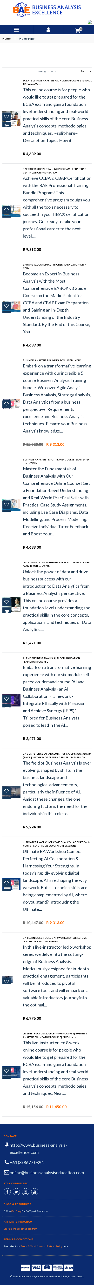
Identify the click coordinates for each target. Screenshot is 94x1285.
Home (6, 38)
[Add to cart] (6, 126)
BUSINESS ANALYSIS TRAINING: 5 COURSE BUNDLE (52, 360)
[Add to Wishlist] (6, 117)
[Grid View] (5, 71)
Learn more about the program (20, 1228)
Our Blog (16, 1211)
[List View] (11, 71)
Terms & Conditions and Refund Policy (41, 1246)
